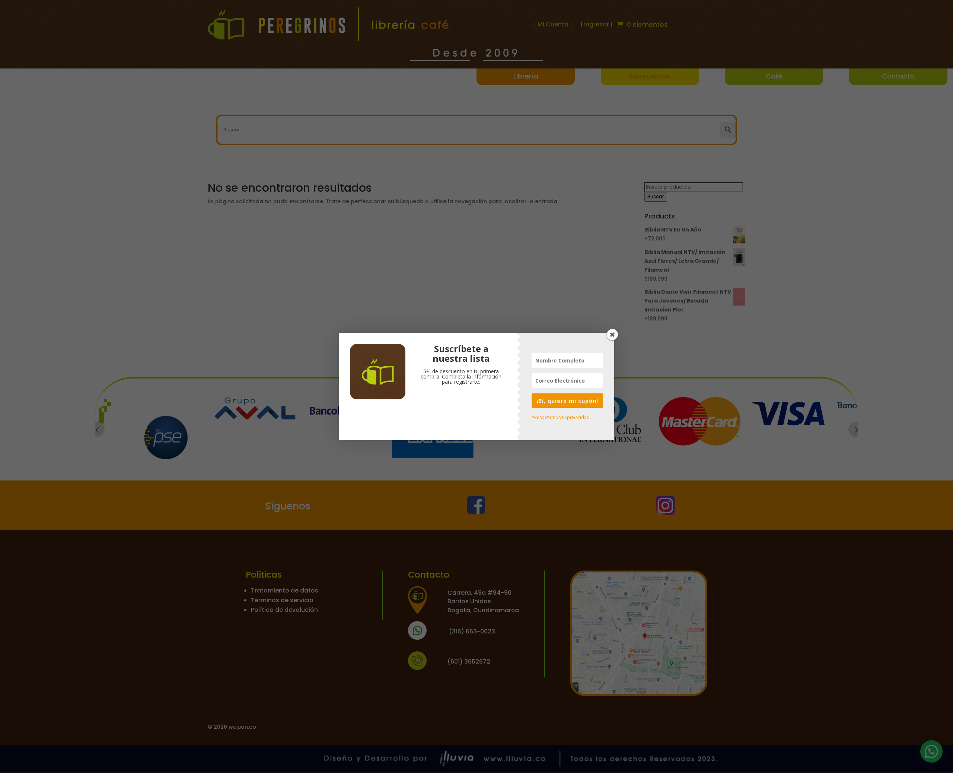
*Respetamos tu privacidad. (561, 417)
